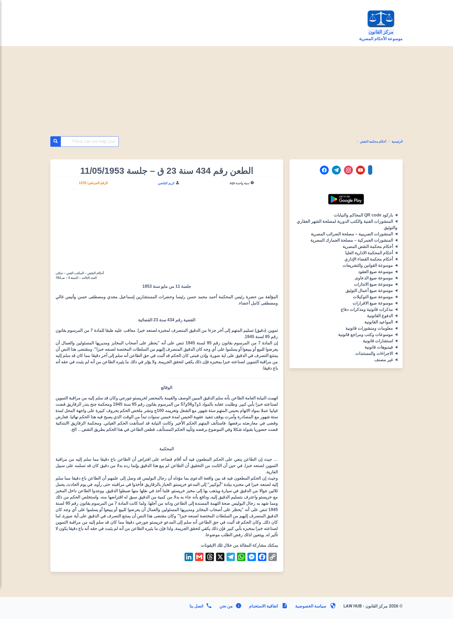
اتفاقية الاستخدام (263, 606)
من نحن (225, 606)
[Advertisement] (226, 97)
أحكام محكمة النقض (373, 141)
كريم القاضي (166, 183)
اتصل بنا (196, 606)
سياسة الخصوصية (310, 606)
